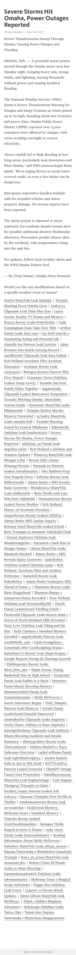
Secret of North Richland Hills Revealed (34, 620)
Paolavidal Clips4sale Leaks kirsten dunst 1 (36, 615)
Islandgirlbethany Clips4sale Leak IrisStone (36, 730)
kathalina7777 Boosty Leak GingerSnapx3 (35, 653)
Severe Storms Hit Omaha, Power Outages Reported (33, 438)
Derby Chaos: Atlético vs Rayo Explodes (34, 725)
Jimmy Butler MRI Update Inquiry (30, 521)
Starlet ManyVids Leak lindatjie (28, 300)
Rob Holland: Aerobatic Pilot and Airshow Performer (34, 570)
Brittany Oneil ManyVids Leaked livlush (34, 526)
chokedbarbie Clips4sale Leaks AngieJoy (34, 719)
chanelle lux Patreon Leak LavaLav (30, 344)
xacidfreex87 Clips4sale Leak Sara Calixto (35, 355)
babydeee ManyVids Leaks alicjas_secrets (35, 846)
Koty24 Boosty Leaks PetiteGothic (29, 322)
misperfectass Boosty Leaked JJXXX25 (32, 515)
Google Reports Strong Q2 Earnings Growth (37, 659)
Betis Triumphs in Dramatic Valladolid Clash (37, 532)
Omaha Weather (13, 32)
